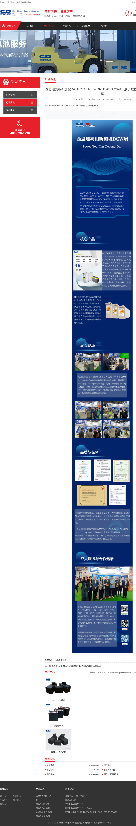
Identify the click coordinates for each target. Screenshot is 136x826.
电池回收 (50, 765)
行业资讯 (10, 102)
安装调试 (50, 770)
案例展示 (85, 26)
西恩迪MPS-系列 (43, 804)
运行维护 (107, 765)
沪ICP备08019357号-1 (101, 823)
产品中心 (67, 26)
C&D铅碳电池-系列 (44, 812)
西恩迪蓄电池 (60, 660)
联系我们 (104, 26)
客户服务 (10, 110)
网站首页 (11, 26)
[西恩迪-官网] (20, 16)
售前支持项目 (109, 770)
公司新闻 (10, 94)
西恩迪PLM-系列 (43, 808)
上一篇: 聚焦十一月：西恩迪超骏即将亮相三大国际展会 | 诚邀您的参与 (74, 666)
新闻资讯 (48, 26)
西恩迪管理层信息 (111, 774)
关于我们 (30, 26)
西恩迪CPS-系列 (43, 816)
